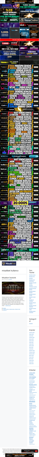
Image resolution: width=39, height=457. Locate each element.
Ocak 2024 (31, 361)
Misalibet (4, 308)
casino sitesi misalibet (32, 373)
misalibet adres (31, 383)
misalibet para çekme (32, 421)
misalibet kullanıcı (12, 309)
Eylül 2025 (31, 335)
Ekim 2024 (31, 347)
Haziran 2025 (31, 337)
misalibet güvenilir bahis (32, 410)
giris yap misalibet (31, 379)
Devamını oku (8, 305)
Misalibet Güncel (32, 405)
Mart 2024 (31, 358)
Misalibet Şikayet (31, 438)
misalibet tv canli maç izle (32, 431)
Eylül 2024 (31, 348)
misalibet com (32, 397)
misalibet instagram (31, 415)
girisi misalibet (32, 377)
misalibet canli (31, 388)
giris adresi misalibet (31, 375)
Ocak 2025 (31, 342)
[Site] (19, 67)
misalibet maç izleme (32, 417)
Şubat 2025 (31, 340)
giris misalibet (32, 378)
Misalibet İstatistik (9, 278)
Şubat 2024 (31, 360)
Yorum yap (4, 310)
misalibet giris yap (32, 399)
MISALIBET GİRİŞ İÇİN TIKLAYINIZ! (19, 39)
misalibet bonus (32, 387)
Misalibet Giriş (32, 276)
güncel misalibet (32, 382)
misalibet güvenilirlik (31, 411)
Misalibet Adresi (32, 274)
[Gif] (19, 109)
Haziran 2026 (31, 332)
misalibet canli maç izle (33, 392)
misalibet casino (31, 393)
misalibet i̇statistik (6, 309)
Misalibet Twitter (17, 309)
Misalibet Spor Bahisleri (33, 426)
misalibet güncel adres (33, 406)
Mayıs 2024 (31, 355)
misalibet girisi (31, 398)
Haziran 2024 (31, 353)
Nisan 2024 (31, 357)
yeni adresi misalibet (31, 442)
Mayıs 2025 (31, 339)
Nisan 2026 (31, 334)
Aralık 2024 (31, 343)
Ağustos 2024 (32, 350)
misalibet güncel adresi (32, 408)
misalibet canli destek (32, 390)
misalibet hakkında (32, 414)
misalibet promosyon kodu (32, 425)
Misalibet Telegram (31, 428)
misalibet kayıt (31, 416)
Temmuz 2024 (32, 352)
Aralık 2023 (31, 363)
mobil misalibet (31, 440)
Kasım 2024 (31, 345)
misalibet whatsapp (32, 434)
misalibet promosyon (31, 423)
